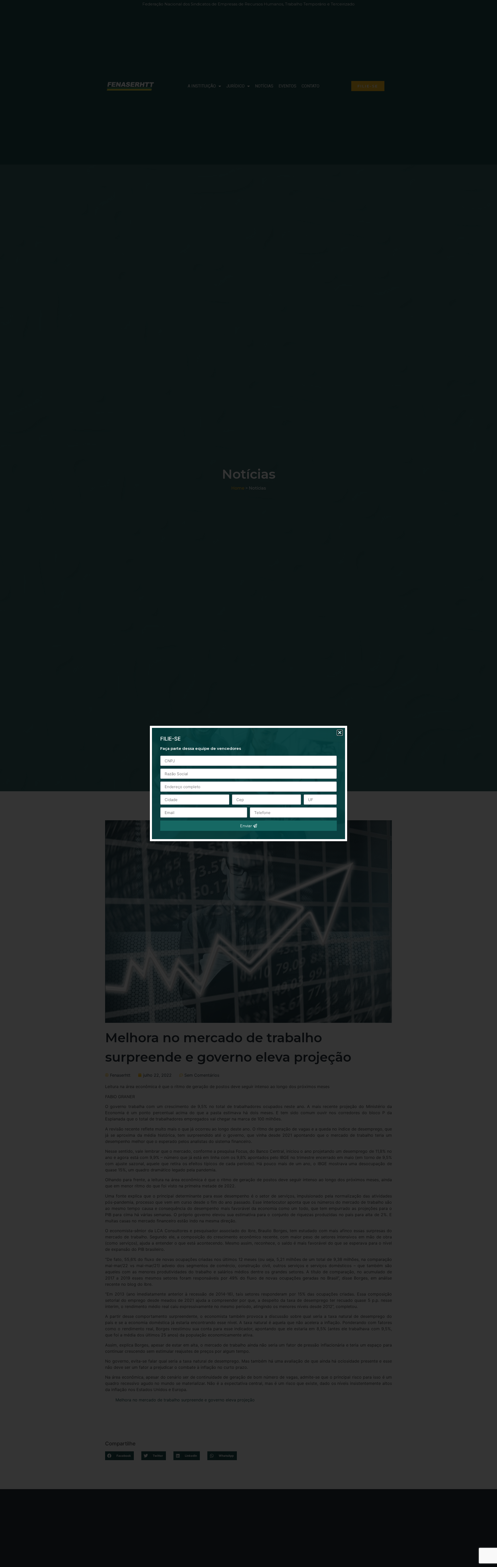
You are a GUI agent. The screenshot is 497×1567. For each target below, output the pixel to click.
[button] (340, 732)
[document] (248, 783)
